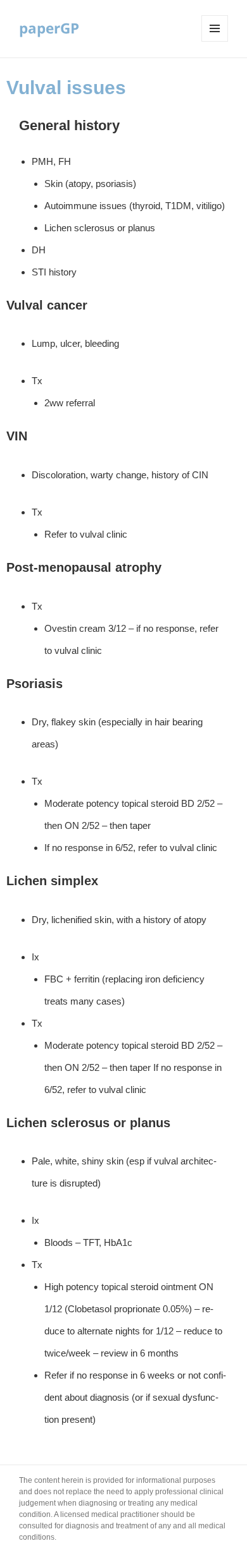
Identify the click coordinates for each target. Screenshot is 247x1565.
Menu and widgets (215, 41)
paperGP (49, 28)
